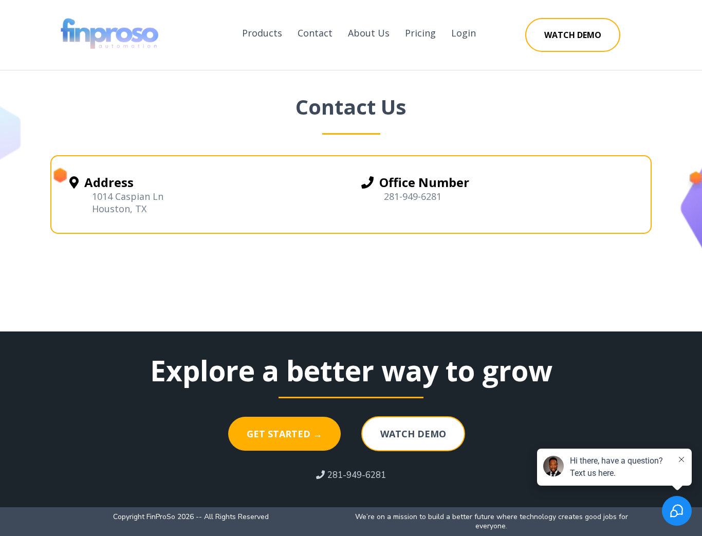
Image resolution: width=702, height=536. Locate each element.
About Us (369, 33)
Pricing (420, 33)
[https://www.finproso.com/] (112, 32)
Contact (315, 33)
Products (262, 33)
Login (463, 33)
